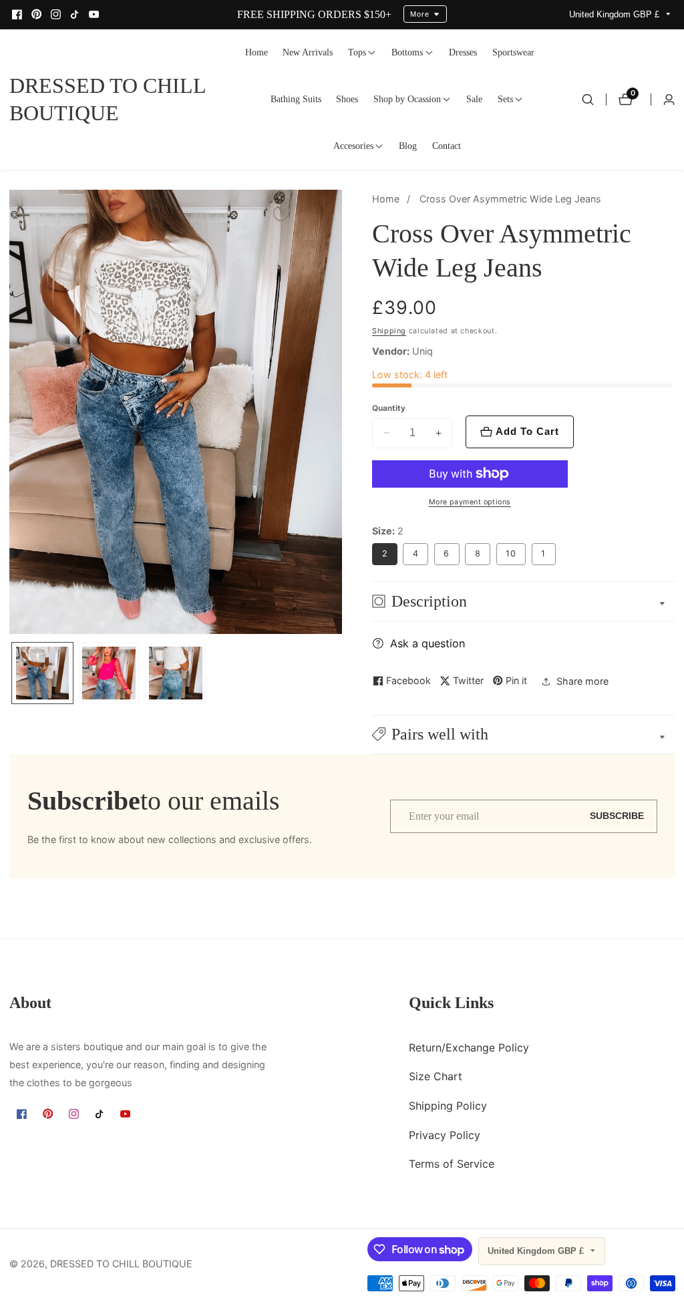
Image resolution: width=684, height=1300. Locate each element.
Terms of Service (451, 1163)
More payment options (470, 502)
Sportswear (513, 52)
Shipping (389, 331)
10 (511, 553)
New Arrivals (308, 52)
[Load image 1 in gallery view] (42, 673)
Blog (408, 145)
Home (256, 52)
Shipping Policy (448, 1105)
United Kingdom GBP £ (615, 14)
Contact (446, 145)
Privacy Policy (444, 1135)
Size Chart (435, 1076)
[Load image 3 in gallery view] (175, 673)
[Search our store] (588, 100)
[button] (357, 52)
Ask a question (427, 643)
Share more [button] (582, 681)
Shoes (347, 99)
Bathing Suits (296, 99)
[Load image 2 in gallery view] (109, 673)
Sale (474, 99)
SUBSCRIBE (617, 816)
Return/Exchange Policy (469, 1047)
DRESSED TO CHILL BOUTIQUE (121, 1264)
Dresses (463, 52)
